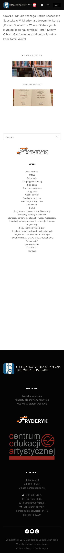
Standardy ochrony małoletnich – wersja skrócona (32, 221)
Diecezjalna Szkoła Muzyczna (42, 539)
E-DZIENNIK (32, 247)
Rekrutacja (32, 178)
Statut (32, 208)
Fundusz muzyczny (32, 198)
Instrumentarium (32, 244)
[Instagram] (37, 531)
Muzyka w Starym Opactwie (32, 403)
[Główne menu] (48, 5)
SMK (56, 5)
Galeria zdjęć (32, 241)
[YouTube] (32, 531)
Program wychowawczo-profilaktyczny (32, 211)
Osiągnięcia (32, 191)
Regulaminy (32, 224)
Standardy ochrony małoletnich (32, 214)
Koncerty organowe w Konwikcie (32, 399)
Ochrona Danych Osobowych (32, 548)
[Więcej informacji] (42, 5)
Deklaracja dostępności (32, 201)
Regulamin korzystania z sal (32, 228)
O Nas (32, 175)
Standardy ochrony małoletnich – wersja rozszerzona (32, 218)
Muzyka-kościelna (32, 396)
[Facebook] (27, 531)
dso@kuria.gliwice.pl (34, 502)
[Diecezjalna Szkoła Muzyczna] (19, 5)
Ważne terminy (32, 194)
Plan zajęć (32, 185)
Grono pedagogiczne (32, 188)
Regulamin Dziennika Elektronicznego (32, 234)
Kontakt (32, 251)
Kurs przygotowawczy (32, 181)
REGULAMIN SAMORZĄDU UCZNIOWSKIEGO (32, 237)
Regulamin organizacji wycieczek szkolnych (32, 231)
